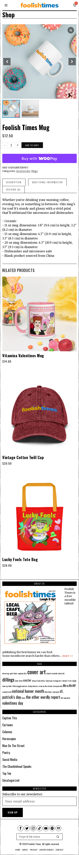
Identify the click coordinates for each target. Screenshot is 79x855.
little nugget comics (19, 686)
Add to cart (32, 145)
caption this (22, 673)
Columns (7, 732)
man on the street (45, 686)
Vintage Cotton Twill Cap (23, 457)
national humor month (28, 691)
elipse (34, 680)
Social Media (9, 759)
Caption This (9, 718)
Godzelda (40, 680)
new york (56, 691)
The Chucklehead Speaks (16, 766)
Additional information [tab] (47, 182)
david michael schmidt (55, 673)
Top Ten (6, 773)
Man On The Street (13, 745)
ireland (64, 680)
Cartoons (7, 725)
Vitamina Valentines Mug (23, 355)
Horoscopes (9, 738)
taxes (23, 697)
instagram (57, 680)
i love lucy (48, 680)
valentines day (12, 703)
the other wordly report (43, 697)
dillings (8, 679)
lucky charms (33, 686)
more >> (67, 656)
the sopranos (65, 697)
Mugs (34, 171)
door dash (19, 680)
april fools (13, 673)
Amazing (5, 673)
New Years (48, 691)
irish (70, 680)
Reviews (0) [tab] (13, 189)
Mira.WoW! (69, 685)
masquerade (57, 686)
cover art (36, 672)
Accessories (23, 171)
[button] (58, 836)
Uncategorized (10, 780)
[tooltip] (20, 828)
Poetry (6, 752)
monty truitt (7, 691)
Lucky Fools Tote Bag (20, 559)
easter (27, 680)
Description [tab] (13, 182)
